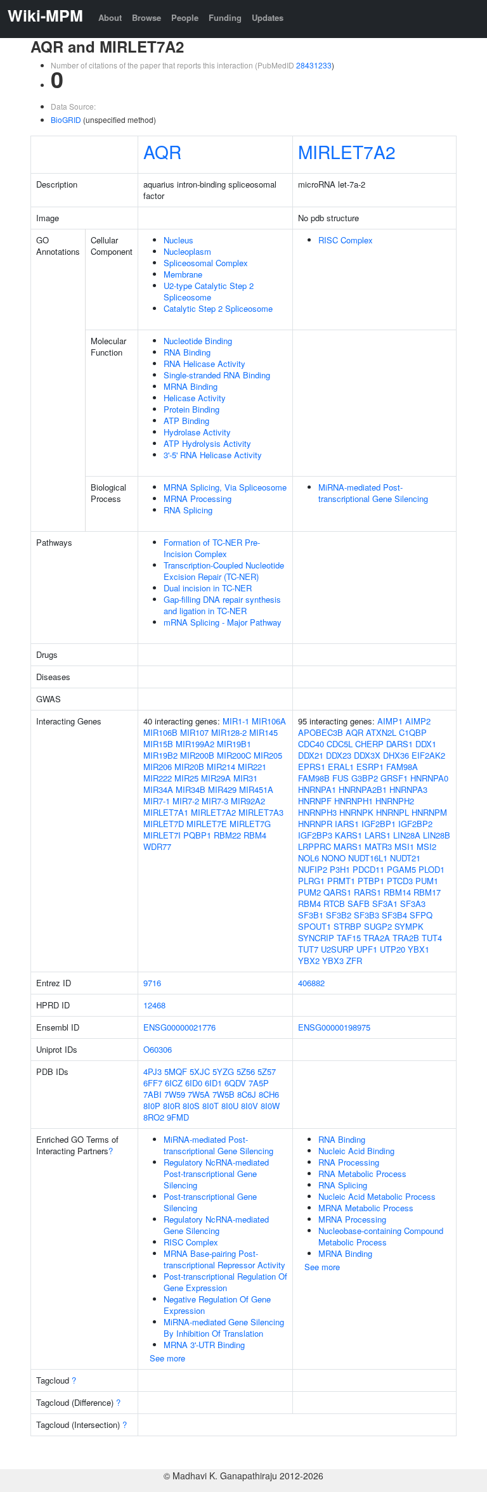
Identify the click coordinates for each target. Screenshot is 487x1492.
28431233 (314, 65)
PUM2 (309, 892)
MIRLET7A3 (260, 812)
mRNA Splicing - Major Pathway (223, 622)
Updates (267, 17)
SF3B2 (338, 915)
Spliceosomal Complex (206, 263)
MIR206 (157, 767)
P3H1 (340, 869)
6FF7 (152, 1083)
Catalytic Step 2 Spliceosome (218, 308)
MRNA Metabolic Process (365, 1208)
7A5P (259, 1083)
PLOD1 (432, 869)
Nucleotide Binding (198, 341)
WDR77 (157, 846)
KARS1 (348, 835)
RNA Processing (348, 1162)
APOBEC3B (320, 732)
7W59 (174, 1094)
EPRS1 (311, 767)
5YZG (223, 1071)
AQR (162, 151)
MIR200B (197, 755)
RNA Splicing (188, 510)
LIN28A (406, 835)
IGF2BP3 (315, 835)
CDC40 (311, 744)
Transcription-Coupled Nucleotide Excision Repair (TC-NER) (224, 570)
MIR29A (216, 778)
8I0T (210, 1106)
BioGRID (66, 119)
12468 (154, 1005)
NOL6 (308, 858)
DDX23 (338, 755)
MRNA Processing (197, 498)
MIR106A (269, 721)
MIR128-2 (229, 732)
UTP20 (392, 949)
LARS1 (378, 835)
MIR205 (268, 755)
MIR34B (190, 789)
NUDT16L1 (367, 858)
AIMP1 (390, 721)
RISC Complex (345, 240)
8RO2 (153, 1117)
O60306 (157, 1049)
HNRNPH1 (353, 801)
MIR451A (256, 789)
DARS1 (399, 744)
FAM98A (402, 767)
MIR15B (158, 744)
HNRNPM (429, 812)
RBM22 (227, 835)
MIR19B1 (234, 744)
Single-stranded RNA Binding (217, 375)
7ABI (152, 1094)
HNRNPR (315, 824)
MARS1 (348, 846)
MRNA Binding (191, 386)
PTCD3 (400, 881)
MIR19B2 (160, 755)
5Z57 (266, 1071)
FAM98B (314, 778)
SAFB (358, 903)
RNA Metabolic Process (362, 1173)
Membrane (183, 274)
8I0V (249, 1106)
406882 (311, 983)
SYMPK (409, 926)
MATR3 (378, 846)
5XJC (200, 1071)
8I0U (229, 1106)
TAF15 (349, 938)
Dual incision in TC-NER (208, 588)
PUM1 (426, 881)
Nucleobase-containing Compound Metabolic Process (380, 1236)
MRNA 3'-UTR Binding (204, 1345)
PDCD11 (368, 869)
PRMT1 (341, 881)
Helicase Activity (195, 398)
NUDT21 (405, 858)
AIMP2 (418, 721)
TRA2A (376, 938)
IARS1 (347, 824)
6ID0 (193, 1083)
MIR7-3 (215, 801)
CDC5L (340, 744)
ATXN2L (381, 732)
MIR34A (158, 789)
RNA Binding (187, 352)
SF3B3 (366, 915)
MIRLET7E (206, 824)
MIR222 (157, 778)
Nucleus (178, 240)
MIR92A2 (248, 801)
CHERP (369, 744)
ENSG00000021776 (179, 1027)
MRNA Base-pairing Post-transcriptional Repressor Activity (224, 1259)
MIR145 (263, 732)
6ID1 (213, 1083)
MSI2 (426, 846)
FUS (340, 778)
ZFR (354, 961)
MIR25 (186, 778)
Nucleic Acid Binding (356, 1151)
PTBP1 (371, 881)
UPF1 (366, 949)
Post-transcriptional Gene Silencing (210, 1202)
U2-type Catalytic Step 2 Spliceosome (209, 291)
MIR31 (245, 778)
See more (167, 1358)
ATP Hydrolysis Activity (207, 443)
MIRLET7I (162, 835)
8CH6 (269, 1094)
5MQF (175, 1071)
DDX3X (367, 755)
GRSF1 (394, 778)
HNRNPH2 (394, 801)
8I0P (151, 1106)
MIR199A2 (195, 744)
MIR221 (252, 767)
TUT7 (308, 949)
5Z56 (246, 1071)
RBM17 (427, 892)
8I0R (171, 1106)
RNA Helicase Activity (204, 363)
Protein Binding (191, 409)
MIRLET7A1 (165, 812)
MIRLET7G (250, 824)
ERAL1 (341, 767)
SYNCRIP (316, 938)
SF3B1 (310, 915)
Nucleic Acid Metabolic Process (377, 1196)
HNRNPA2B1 (363, 789)
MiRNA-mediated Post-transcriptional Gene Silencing (373, 493)
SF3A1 (385, 903)
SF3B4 (394, 915)
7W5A (199, 1094)
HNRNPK (356, 812)
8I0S (191, 1106)
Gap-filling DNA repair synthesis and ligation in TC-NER (222, 605)
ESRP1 (370, 767)
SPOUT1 (314, 926)
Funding (225, 17)
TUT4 (432, 938)
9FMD (178, 1117)
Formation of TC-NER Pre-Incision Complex (212, 548)
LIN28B (436, 835)
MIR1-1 (236, 721)
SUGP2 (378, 926)
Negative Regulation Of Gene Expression (217, 1304)
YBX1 (418, 949)
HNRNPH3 (317, 812)
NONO (333, 858)
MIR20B (189, 767)
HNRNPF (315, 801)
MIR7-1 (156, 801)
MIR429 (222, 789)
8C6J (246, 1094)
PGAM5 (401, 869)
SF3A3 (412, 903)
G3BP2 (364, 778)
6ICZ (174, 1083)
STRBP (347, 926)
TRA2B (406, 938)
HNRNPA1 (317, 789)
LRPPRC (314, 846)
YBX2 (309, 961)
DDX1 (425, 744)
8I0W (270, 1106)
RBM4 (255, 835)
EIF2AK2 (428, 755)
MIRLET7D (163, 824)
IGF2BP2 (415, 824)
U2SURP (337, 949)
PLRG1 (311, 881)
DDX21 (310, 755)
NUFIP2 (312, 869)
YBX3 (333, 961)
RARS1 (367, 892)
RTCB (334, 903)
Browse (146, 17)
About (110, 17)
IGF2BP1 (378, 824)
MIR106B (160, 732)
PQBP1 (197, 835)
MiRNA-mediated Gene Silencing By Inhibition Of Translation (224, 1327)
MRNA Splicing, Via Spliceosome (225, 487)
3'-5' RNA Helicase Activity (213, 455)
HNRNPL (392, 812)
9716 (152, 983)
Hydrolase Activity (197, 432)
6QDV (235, 1083)
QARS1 (337, 892)
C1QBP (413, 732)
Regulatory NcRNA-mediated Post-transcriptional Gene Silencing (216, 1173)
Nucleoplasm (187, 251)
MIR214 (221, 767)
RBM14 (397, 892)
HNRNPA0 (429, 778)
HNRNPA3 (408, 789)
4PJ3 (152, 1071)
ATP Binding (186, 421)
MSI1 (404, 846)
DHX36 (396, 755)
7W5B (223, 1094)
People (184, 17)
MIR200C (234, 755)
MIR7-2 (185, 801)
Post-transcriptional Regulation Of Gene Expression (225, 1282)
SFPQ (421, 915)
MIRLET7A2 (347, 151)
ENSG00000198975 (334, 1027)
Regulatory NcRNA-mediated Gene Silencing (216, 1225)
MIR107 (194, 732)
